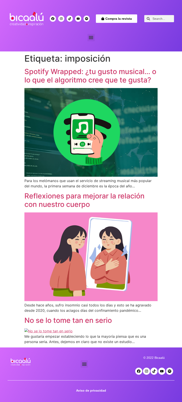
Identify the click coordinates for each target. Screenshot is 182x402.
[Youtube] (78, 19)
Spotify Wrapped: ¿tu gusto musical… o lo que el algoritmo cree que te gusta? (90, 75)
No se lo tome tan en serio (68, 320)
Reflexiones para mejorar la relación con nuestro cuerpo (84, 200)
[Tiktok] (70, 19)
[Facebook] (53, 19)
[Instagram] (61, 19)
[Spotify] (86, 19)
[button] (91, 37)
